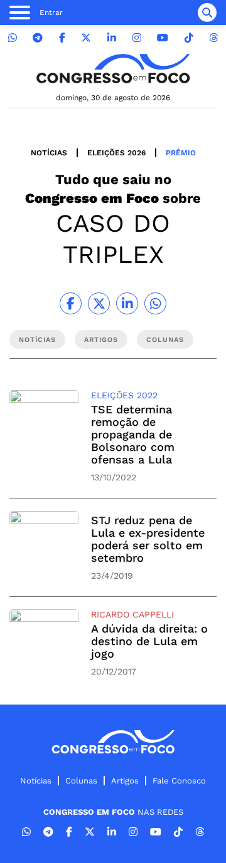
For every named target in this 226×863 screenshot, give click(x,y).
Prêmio (181, 152)
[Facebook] (62, 38)
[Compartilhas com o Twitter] (99, 303)
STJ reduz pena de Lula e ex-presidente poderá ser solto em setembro (148, 539)
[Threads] (213, 38)
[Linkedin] (111, 38)
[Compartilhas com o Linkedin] (127, 303)
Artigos (125, 780)
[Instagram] (136, 38)
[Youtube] (162, 38)
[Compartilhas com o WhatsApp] (155, 303)
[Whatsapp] (12, 38)
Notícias (49, 152)
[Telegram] (38, 38)
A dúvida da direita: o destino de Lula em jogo (149, 641)
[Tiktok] (189, 38)
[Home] (113, 68)
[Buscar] (207, 12)
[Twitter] (86, 38)
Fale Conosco (179, 780)
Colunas (81, 780)
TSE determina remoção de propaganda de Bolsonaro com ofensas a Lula (133, 434)
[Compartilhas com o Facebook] (71, 303)
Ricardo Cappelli (132, 614)
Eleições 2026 (116, 152)
